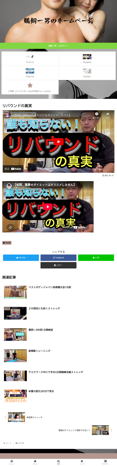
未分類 (8, 243)
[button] (108, 316)
